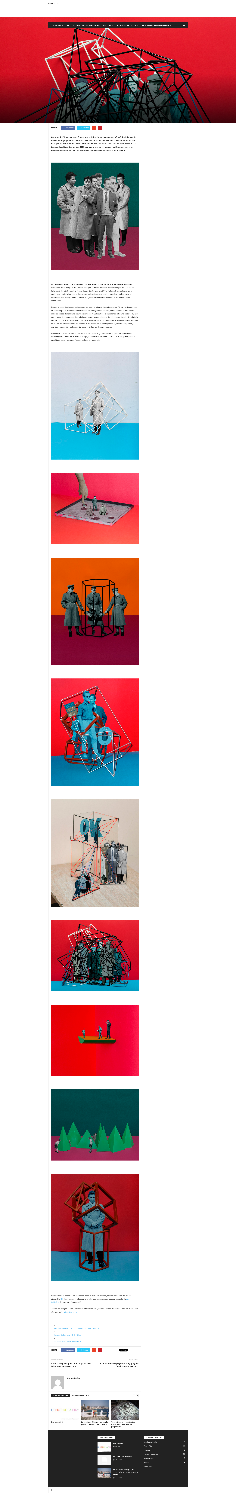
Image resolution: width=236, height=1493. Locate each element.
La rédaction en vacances (124, 1456)
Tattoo (146, 1463)
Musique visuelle (150, 1442)
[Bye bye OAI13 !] (65, 1410)
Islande (147, 1450)
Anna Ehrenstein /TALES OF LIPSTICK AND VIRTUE (77, 1328)
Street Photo (149, 1459)
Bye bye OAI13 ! (57, 1422)
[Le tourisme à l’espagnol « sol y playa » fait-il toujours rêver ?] (95, 1410)
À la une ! (66, 100)
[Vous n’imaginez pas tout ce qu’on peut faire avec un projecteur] (125, 1410)
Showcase (75, 100)
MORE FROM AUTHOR (80, 1395)
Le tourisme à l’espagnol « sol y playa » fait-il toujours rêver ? (118, 1365)
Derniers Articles (126, 25)
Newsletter (53, 3)
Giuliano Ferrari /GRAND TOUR (68, 1341)
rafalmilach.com (70, 1312)
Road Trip (148, 1446)
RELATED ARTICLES (60, 1395)
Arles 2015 (148, 1467)
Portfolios (56, 100)
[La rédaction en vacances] (104, 1460)
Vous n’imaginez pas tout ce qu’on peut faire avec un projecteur (71, 1365)
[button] (184, 25)
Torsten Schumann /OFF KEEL (67, 1335)
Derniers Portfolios (151, 1454)
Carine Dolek (58, 111)
